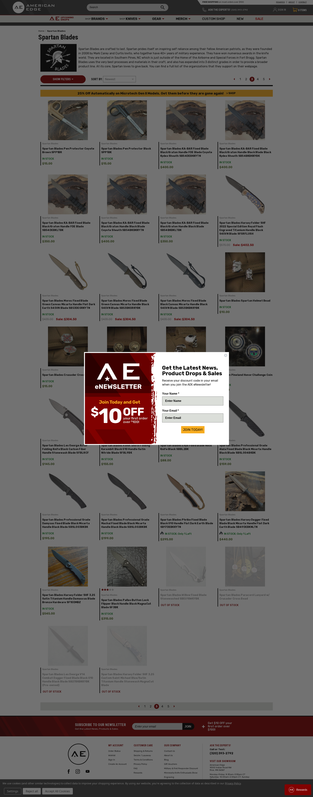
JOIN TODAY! (193, 430)
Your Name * (170, 393)
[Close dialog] (226, 355)
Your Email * (170, 410)
